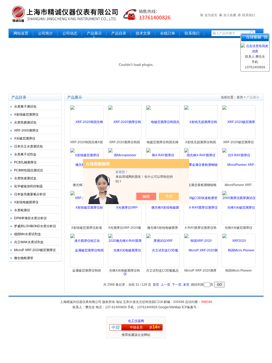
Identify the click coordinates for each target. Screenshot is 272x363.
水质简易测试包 (25, 122)
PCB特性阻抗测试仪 (28, 170)
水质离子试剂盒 (25, 154)
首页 (240, 97)
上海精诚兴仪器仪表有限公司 (94, 14)
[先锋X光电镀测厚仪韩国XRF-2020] (125, 267)
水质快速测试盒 (25, 178)
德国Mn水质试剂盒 (27, 234)
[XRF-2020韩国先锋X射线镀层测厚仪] (87, 138)
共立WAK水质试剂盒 (29, 242)
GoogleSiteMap (169, 307)
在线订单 (167, 33)
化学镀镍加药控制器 (28, 186)
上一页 (165, 284)
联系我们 (248, 15)
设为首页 (211, 15)
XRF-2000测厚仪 (26, 130)
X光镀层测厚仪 (24, 138)
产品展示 (94, 33)
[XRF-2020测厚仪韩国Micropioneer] (125, 138)
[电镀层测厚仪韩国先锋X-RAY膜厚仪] (163, 138)
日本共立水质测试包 (28, 146)
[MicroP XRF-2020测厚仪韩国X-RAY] (201, 267)
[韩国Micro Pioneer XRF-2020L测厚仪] (239, 267)
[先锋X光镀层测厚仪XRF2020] (239, 224)
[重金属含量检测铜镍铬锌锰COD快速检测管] (201, 181)
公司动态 (69, 33)
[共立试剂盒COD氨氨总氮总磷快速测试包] (163, 267)
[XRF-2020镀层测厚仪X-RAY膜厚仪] (239, 138)
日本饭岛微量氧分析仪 (30, 194)
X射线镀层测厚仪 (26, 114)
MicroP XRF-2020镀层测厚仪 (35, 250)
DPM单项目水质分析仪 (30, 218)
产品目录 (118, 33)
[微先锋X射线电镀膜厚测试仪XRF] (163, 224)
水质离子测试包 (25, 106)
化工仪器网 (136, 321)
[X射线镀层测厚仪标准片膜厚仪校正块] (87, 224)
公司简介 (45, 33)
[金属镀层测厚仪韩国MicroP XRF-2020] (87, 267)
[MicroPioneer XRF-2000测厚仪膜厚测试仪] (239, 181)
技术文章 (143, 33)
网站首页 (21, 33)
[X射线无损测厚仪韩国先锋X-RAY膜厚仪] (201, 138)
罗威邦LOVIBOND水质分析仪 (35, 226)
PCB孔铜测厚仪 (25, 162)
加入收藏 (229, 15)
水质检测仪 (22, 210)
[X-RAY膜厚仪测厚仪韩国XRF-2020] (201, 224)
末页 (186, 284)
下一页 (176, 284)
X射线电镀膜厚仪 (26, 202)
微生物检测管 (23, 258)
